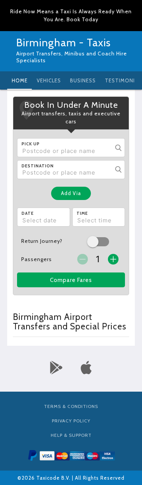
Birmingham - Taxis (63, 42)
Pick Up (31, 143)
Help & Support (71, 435)
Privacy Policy (71, 421)
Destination (38, 165)
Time (82, 213)
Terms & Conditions (71, 406)
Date (28, 213)
